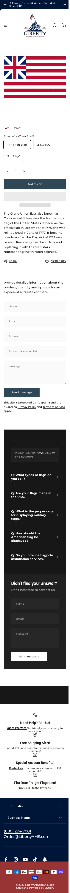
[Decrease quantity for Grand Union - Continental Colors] (8, 171)
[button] (35, 196)
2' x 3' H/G (43, 144)
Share (13, 261)
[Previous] (5, 4)
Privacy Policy (27, 407)
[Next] (65, 4)
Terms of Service (54, 407)
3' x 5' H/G (13, 156)
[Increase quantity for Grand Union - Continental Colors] (24, 171)
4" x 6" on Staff (17, 144)
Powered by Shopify (40, 891)
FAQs (40, 452)
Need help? (58, 260)
